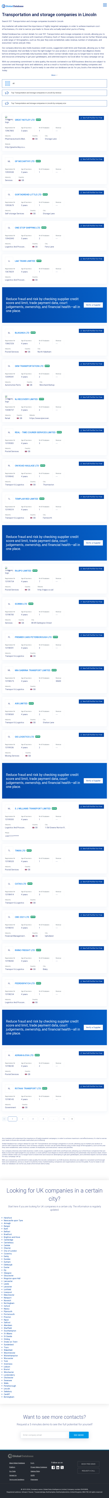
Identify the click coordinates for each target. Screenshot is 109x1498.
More (53, 75)
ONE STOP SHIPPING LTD (27, 227)
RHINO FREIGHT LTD (25, 950)
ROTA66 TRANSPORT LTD (28, 1088)
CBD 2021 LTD (22, 917)
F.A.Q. (32, 1463)
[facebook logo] (53, 1468)
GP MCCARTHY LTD (25, 161)
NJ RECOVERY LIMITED (26, 399)
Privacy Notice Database (39, 1467)
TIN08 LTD (20, 850)
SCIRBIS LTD (21, 604)
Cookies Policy (35, 1471)
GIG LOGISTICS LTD (24, 736)
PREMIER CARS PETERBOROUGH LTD (33, 637)
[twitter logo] (62, 1468)
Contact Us (12, 1475)
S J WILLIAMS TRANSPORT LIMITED (33, 808)
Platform (12, 1467)
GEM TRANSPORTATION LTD (29, 366)
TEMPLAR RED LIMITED (26, 498)
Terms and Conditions (16, 1479)
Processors (34, 1479)
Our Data (12, 1471)
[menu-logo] (12, 6)
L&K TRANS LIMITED (25, 261)
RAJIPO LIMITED (23, 570)
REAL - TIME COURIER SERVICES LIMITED (35, 432)
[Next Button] (72, 1119)
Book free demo (88, 1464)
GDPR (33, 1475)
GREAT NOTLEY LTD (25, 120)
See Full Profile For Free (92, 118)
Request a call (88, 1471)
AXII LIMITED (21, 703)
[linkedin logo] (57, 1468)
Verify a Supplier (93, 305)
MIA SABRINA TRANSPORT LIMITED (32, 670)
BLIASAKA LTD (22, 332)
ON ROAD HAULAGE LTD (27, 465)
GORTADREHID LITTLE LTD (28, 194)
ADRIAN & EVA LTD (24, 1055)
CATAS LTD (20, 883)
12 (64, 1119)
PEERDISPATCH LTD (25, 983)
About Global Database (17, 1463)
